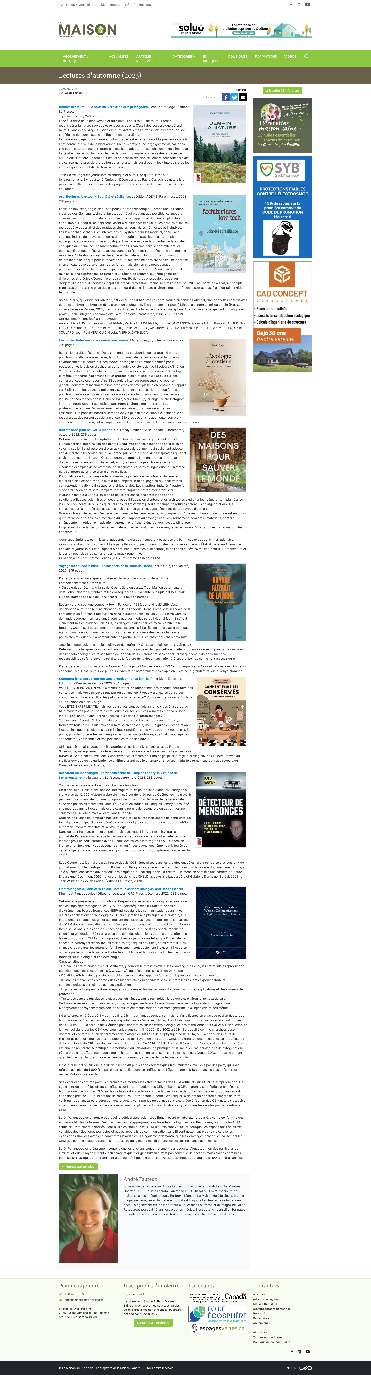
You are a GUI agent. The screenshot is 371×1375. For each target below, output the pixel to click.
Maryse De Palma (265, 1304)
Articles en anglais (265, 1299)
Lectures (241, 89)
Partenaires (261, 1318)
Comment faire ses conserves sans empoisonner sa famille (104, 679)
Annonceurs (261, 1323)
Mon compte (110, 5)
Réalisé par (290, 1368)
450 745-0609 (74, 1294)
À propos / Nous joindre (78, 5)
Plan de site (261, 1332)
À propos (259, 1294)
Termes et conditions (267, 1337)
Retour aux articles (79, 1166)
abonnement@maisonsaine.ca (84, 1299)
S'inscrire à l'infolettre (282, 91)
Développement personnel (271, 1308)
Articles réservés (144, 59)
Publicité (259, 1313)
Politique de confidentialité (271, 1342)
